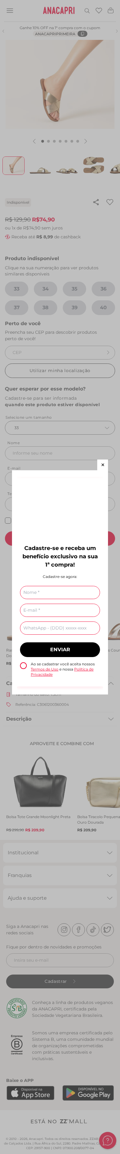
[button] (102, 465)
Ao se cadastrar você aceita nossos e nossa (63, 669)
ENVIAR (60, 649)
